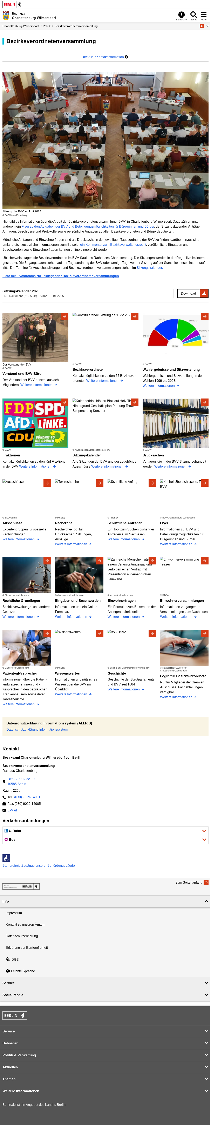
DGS (15, 959)
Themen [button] (8, 1079)
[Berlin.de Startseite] (12, 4)
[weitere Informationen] (5, 15)
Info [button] (5, 901)
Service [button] (8, 983)
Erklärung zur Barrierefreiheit (27, 947)
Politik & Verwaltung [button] (19, 1055)
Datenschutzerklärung (22, 936)
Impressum (14, 913)
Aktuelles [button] (10, 1067)
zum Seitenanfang (189, 882)
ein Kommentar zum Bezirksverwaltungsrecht (113, 244)
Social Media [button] (12, 995)
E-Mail (12, 811)
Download (188, 293)
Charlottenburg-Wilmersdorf (20, 26)
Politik (46, 26)
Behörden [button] (10, 1043)
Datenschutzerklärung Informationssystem (37, 729)
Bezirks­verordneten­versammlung (76, 26)
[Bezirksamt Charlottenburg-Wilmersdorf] (21, 886)
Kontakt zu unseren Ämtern (25, 924)
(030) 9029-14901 (27, 797)
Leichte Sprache (23, 971)
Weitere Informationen (36, 385)
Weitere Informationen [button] (20, 1091)
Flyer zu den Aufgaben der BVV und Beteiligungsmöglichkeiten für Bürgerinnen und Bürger (88, 226)
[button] (204, 26)
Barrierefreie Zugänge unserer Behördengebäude (38, 865)
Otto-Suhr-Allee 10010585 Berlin (21, 781)
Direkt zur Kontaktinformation (103, 57)
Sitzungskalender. (150, 267)
